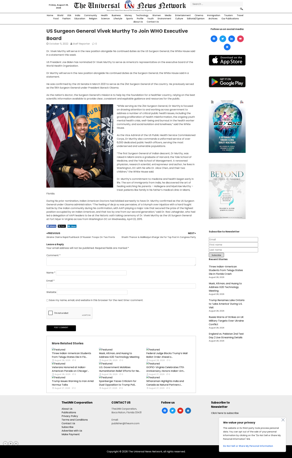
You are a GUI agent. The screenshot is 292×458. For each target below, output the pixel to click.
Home (50, 15)
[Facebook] (214, 39)
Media (168, 15)
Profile (140, 18)
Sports (129, 18)
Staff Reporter (81, 43)
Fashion (67, 18)
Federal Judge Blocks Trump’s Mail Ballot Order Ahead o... (167, 355)
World (60, 15)
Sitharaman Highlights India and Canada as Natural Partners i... (165, 383)
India (77, 15)
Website (51, 292)
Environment (164, 18)
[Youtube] (240, 39)
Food (56, 18)
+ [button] (11, 443)
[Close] (283, 419)
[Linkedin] (231, 39)
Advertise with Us (72, 430)
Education (80, 18)
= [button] (16, 443)
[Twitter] (222, 39)
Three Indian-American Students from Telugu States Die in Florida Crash (226, 270)
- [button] (5, 443)
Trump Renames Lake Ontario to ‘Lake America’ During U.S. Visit (227, 303)
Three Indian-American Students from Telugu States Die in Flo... (71, 355)
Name (50, 272)
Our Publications (230, 18)
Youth (150, 18)
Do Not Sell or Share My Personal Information (248, 446)
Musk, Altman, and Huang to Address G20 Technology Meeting (119, 355)
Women (156, 15)
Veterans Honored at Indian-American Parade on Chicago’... (70, 369)
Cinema (199, 15)
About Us (138, 21)
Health (104, 15)
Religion (93, 18)
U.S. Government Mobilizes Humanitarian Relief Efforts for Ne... (119, 369)
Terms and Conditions (75, 419)
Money (128, 15)
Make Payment (71, 434)
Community (90, 15)
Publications (69, 412)
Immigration (213, 15)
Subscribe (67, 427)
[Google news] (227, 47)
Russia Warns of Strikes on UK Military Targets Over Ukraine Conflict (226, 320)
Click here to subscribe (225, 413)
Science (105, 18)
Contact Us (153, 21)
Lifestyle (118, 18)
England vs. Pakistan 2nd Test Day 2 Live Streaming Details (226, 335)
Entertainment (183, 15)
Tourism (228, 15)
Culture (179, 18)
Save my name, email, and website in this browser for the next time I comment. (96, 300)
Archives (213, 18)
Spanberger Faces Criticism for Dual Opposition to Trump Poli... (117, 383)
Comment (53, 255)
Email (50, 280)
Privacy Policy (70, 416)
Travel (240, 15)
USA (69, 15)
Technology (142, 15)
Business (116, 15)
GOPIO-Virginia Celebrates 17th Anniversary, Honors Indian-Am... (165, 369)
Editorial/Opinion (196, 18)
